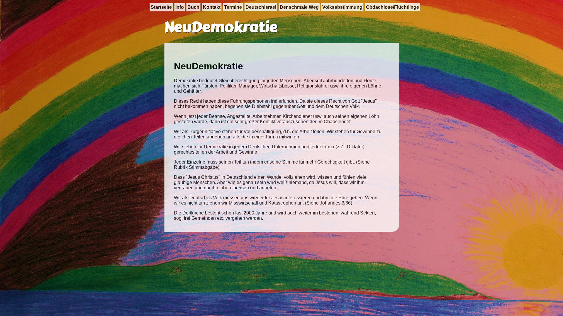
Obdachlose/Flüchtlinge (392, 7)
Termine (233, 7)
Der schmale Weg (299, 7)
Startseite (161, 7)
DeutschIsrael (260, 7)
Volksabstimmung (342, 7)
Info (179, 7)
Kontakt (212, 7)
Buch (193, 7)
